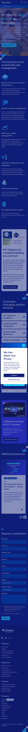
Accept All (14, 375)
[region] (14, 366)
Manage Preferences (14, 379)
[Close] (23, 345)
